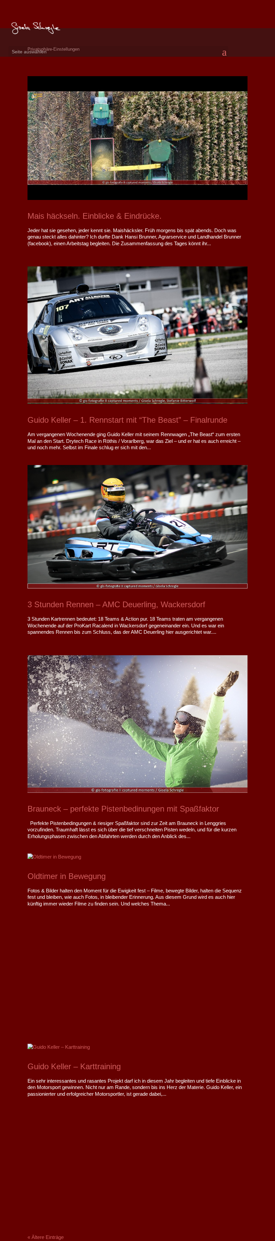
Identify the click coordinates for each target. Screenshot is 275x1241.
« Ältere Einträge (46, 1237)
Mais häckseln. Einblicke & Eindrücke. (95, 215)
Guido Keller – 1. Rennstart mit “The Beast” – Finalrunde (127, 419)
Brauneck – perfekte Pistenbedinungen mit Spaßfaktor (123, 808)
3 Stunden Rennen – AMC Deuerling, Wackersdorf (116, 604)
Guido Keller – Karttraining (74, 1066)
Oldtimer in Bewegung (67, 876)
